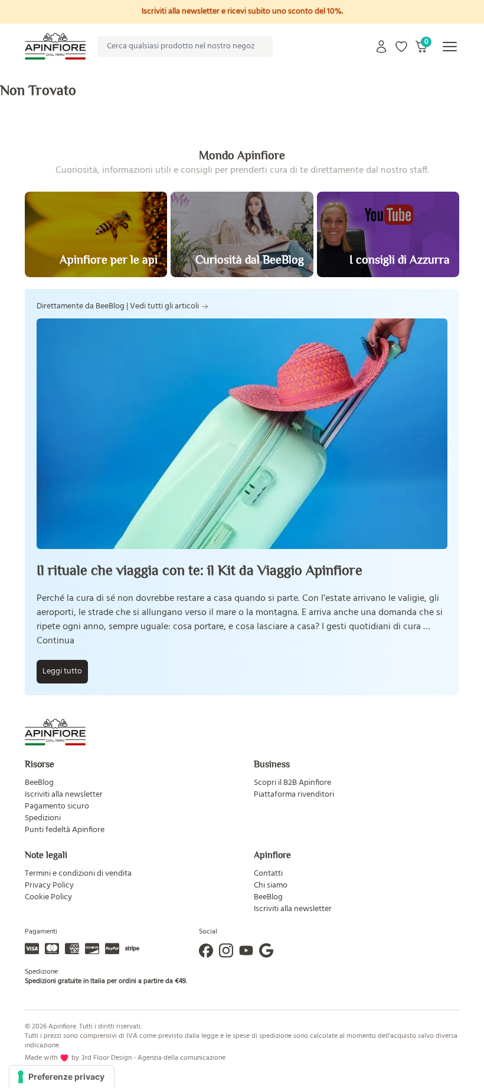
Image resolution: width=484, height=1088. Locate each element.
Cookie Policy (48, 897)
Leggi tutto (62, 671)
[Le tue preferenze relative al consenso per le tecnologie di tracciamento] (61, 1077)
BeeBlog (39, 783)
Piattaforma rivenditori (294, 794)
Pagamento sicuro (57, 806)
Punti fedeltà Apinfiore (64, 830)
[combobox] (185, 46)
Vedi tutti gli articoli (164, 307)
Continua (55, 641)
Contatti (268, 873)
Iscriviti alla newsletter (64, 794)
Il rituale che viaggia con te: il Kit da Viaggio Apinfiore (199, 570)
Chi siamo (270, 885)
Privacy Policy (49, 885)
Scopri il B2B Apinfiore (292, 783)
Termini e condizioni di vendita (78, 873)
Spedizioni (43, 818)
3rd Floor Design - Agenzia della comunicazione (153, 1058)
